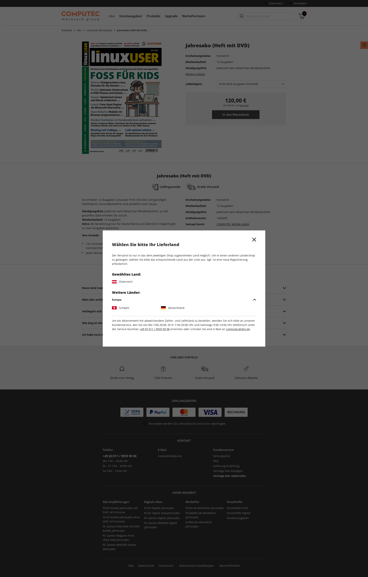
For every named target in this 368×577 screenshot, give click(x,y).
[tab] (184, 299)
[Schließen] (254, 239)
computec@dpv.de (238, 329)
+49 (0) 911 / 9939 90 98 (155, 329)
